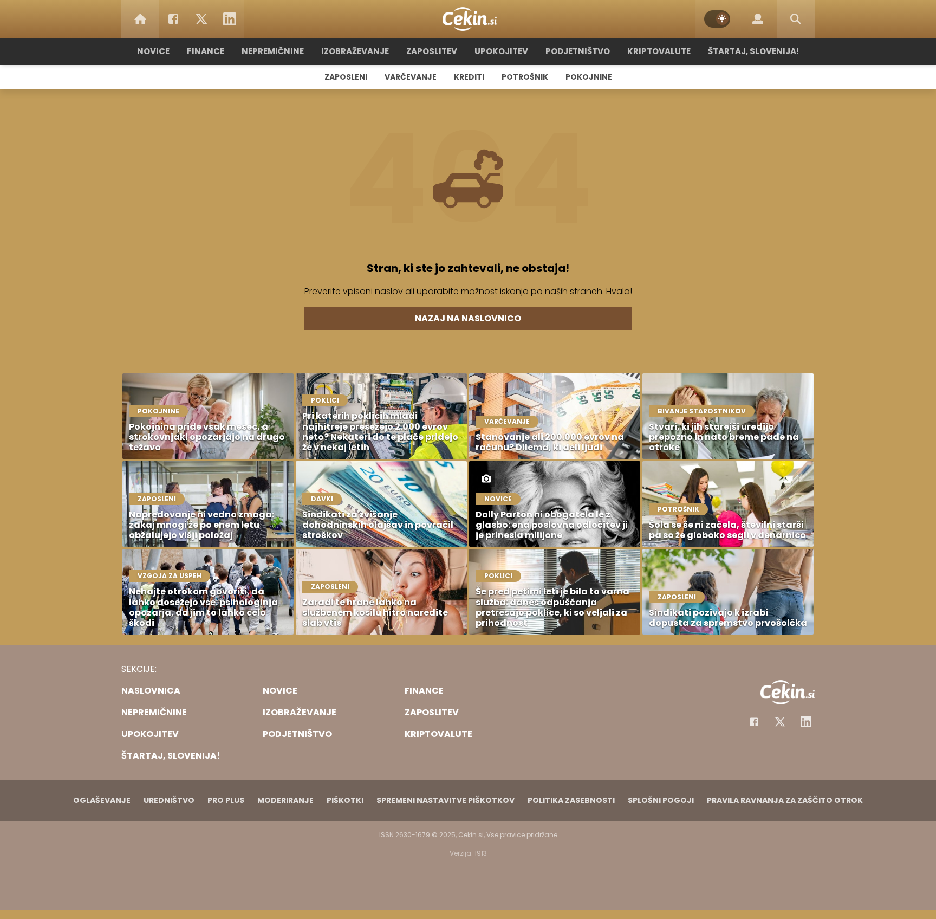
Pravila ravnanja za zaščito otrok (785, 800)
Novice (153, 51)
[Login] (758, 19)
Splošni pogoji (661, 800)
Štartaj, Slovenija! (753, 51)
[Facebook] (173, 19)
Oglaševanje (102, 800)
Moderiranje (285, 800)
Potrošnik (525, 77)
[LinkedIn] (230, 19)
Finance (205, 51)
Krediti (469, 77)
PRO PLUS (225, 800)
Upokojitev (501, 51)
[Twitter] (201, 19)
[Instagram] (806, 721)
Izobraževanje (355, 51)
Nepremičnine (273, 51)
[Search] (796, 19)
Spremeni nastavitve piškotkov (445, 800)
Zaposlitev (431, 51)
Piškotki (345, 800)
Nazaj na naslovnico (468, 318)
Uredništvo (169, 800)
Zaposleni (345, 77)
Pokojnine (589, 77)
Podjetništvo (577, 51)
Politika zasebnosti (571, 800)
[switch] (717, 19)
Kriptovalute (659, 51)
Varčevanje (411, 77)
